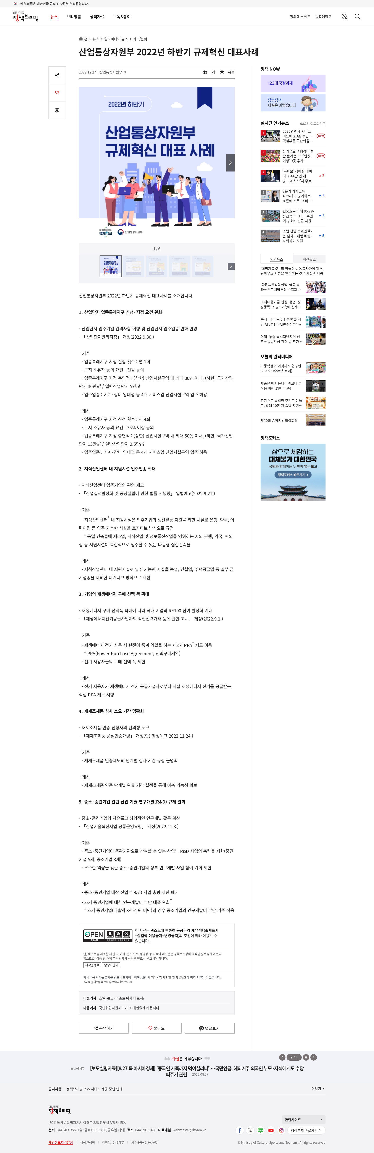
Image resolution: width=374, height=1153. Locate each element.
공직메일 (321, 16)
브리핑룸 (73, 17)
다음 (230, 162)
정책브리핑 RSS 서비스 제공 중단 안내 (94, 1089)
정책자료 (97, 17)
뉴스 (54, 17)
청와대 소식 (298, 16)
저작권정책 (92, 965)
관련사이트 (293, 1119)
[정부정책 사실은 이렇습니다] (293, 102)
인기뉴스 (276, 259)
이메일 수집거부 (113, 1142)
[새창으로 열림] (222, 72)
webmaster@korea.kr (189, 1129)
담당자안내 (111, 965)
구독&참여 (122, 17)
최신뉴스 (309, 259)
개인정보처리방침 (60, 1142)
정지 (306, 1057)
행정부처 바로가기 (304, 1130)
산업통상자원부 (111, 72)
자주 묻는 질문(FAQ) (144, 1142)
